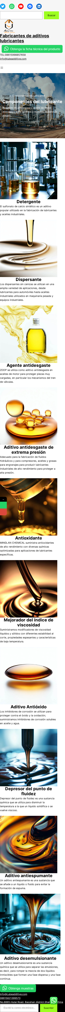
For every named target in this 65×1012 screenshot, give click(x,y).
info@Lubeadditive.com (13, 994)
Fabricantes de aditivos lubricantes (24, 38)
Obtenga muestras (21, 988)
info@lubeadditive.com (13, 58)
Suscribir (49, 1007)
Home (5, 95)
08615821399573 (10, 998)
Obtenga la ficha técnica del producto (35, 49)
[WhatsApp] (3, 505)
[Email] (3, 511)
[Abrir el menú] (2, 67)
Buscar (51, 15)
